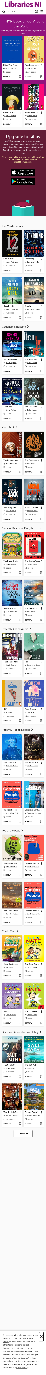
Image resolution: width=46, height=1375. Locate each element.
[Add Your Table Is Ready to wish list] (19, 1124)
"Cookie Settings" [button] (20, 1358)
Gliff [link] (5, 709)
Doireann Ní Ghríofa (13, 766)
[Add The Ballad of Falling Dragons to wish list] (41, 774)
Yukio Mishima (10, 116)
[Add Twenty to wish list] (41, 317)
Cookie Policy (22, 1367)
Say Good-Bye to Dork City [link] (32, 964)
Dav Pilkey (9, 967)
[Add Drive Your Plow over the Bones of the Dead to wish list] (19, 77)
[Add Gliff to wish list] (19, 721)
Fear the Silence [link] (10, 359)
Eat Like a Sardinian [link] (32, 810)
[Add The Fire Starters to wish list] (41, 472)
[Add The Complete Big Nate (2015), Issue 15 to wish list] (41, 1023)
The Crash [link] (7, 407)
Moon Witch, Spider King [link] (32, 112)
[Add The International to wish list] (19, 472)
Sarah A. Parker (32, 766)
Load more (23, 1133)
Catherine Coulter (33, 262)
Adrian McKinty (32, 511)
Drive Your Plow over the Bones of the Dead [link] (11, 65)
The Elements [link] (31, 608)
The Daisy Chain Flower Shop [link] (11, 561)
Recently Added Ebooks (16, 730)
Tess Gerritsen (32, 363)
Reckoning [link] (29, 259)
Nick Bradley (31, 68)
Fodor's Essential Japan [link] (32, 1112)
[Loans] (36, 12)
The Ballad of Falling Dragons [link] (32, 763)
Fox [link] (26, 662)
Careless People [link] (10, 810)
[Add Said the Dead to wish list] (19, 774)
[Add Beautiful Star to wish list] (19, 124)
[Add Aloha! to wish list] (19, 1023)
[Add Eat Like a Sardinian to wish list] (41, 821)
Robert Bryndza (11, 363)
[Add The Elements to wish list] (41, 620)
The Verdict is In (11, 226)
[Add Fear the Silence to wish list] (19, 371)
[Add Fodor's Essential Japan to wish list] (41, 1124)
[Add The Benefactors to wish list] (19, 673)
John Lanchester (11, 867)
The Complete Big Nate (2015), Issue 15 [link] (32, 1011)
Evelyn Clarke (32, 564)
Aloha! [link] (6, 1011)
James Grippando (12, 309)
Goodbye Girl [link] (9, 306)
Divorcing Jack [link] (9, 508)
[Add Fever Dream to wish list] (41, 721)
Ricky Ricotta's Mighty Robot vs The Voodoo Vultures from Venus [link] (11, 964)
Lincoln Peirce (32, 967)
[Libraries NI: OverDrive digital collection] (23, 4)
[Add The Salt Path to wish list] (19, 1076)
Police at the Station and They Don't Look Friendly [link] (32, 508)
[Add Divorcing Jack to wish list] (19, 519)
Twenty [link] (28, 306)
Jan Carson (31, 464)
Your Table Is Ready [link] (11, 1112)
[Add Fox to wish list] (41, 673)
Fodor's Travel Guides (34, 1115)
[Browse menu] (41, 11)
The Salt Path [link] (9, 1065)
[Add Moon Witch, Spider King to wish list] (41, 124)
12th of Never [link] (9, 259)
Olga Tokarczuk (10, 68)
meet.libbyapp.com (22, 162)
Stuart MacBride (11, 612)
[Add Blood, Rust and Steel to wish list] (19, 620)
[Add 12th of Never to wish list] (19, 270)
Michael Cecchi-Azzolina (13, 1115)
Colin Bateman (11, 511)
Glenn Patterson (11, 464)
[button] (20, 65)
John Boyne (31, 612)
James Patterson (12, 262)
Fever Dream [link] (30, 709)
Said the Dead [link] (9, 763)
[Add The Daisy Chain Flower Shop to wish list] (19, 573)
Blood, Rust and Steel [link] (11, 608)
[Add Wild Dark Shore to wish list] (19, 922)
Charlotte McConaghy (13, 914)
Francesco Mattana (34, 813)
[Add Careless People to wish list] (19, 821)
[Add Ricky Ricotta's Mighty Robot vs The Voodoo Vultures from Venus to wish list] (19, 976)
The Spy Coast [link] (31, 359)
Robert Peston (11, 410)
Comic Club (9, 931)
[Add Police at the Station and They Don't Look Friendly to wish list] (41, 519)
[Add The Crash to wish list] (19, 418)
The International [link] (10, 460)
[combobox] (18, 12)
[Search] (3, 11)
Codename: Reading (14, 327)
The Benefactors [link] (10, 662)
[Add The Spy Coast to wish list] (41, 371)
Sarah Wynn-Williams (13, 813)
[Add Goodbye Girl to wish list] (19, 317)
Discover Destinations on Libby (20, 1032)
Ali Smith (9, 712)
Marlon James (32, 116)
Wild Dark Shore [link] (10, 911)
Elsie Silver (31, 712)
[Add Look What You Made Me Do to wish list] (19, 875)
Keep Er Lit (8, 427)
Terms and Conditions (12, 1338)
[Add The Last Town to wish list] (41, 418)
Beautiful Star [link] (9, 112)
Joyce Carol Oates (33, 665)
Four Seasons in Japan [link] (32, 65)
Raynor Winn (10, 1068)
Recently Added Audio (15, 629)
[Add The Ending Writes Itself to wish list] (41, 573)
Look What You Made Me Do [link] (11, 863)
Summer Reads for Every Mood (20, 528)
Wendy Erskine (11, 665)
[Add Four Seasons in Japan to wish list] (41, 77)
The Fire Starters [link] (32, 460)
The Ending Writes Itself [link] (32, 561)
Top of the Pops (11, 830)
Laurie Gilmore (11, 564)
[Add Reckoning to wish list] (41, 270)
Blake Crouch (32, 410)
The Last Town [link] (31, 407)
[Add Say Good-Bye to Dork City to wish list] (41, 976)
